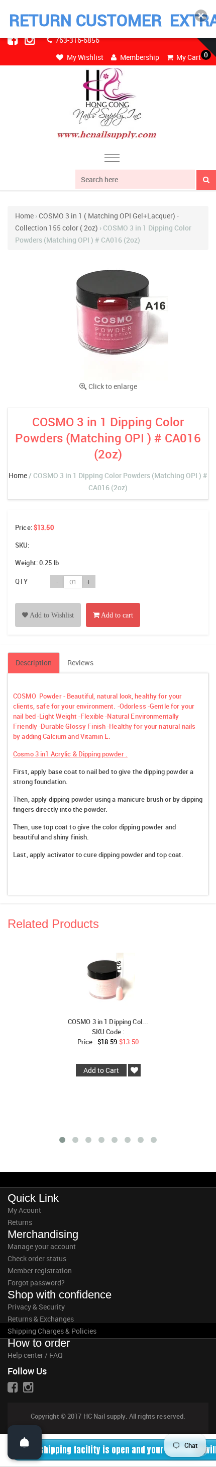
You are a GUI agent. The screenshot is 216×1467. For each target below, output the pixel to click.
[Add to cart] (113, 603)
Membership (139, 57)
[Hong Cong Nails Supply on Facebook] (14, 39)
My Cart (188, 57)
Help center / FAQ (35, 1355)
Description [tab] (34, 662)
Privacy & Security (36, 1306)
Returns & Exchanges (41, 1319)
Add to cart (116, 615)
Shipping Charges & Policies (52, 1331)
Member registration (40, 1270)
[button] (201, 16)
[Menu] (112, 159)
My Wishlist (84, 57)
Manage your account (42, 1246)
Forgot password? (36, 1282)
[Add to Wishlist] (48, 603)
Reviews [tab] (80, 662)
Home (24, 215)
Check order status (37, 1258)
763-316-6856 (76, 40)
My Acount (24, 1210)
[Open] (25, 1442)
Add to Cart (101, 1070)
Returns (20, 1222)
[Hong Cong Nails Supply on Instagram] (31, 39)
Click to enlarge (112, 386)
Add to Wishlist (51, 615)
